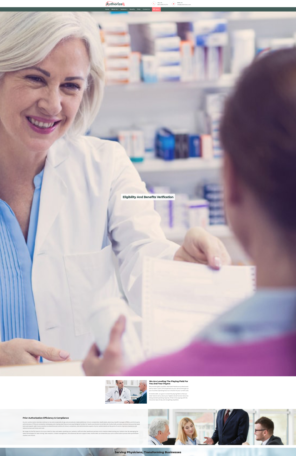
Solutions (124, 9)
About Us (114, 9)
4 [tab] (148, 371)
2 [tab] (143, 371)
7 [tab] (155, 371)
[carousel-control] (3, 193)
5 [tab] (150, 371)
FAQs (138, 9)
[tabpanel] (148, 193)
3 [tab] (145, 371)
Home (107, 9)
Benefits (132, 9)
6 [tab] (152, 371)
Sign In (157, 9)
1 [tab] (141, 371)
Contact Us (146, 9)
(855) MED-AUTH (162, 4)
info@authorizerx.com (184, 4)
